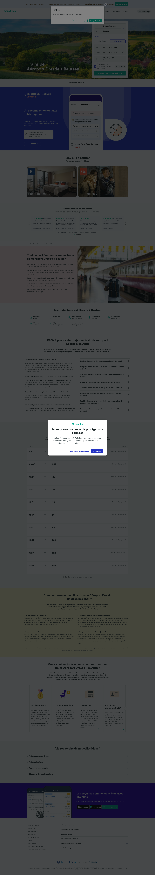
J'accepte (97, 451)
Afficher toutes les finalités (79, 451)
